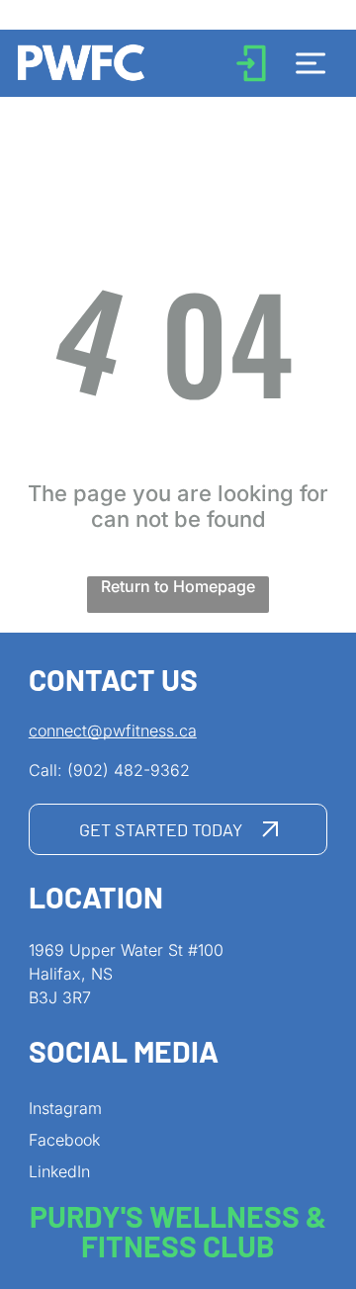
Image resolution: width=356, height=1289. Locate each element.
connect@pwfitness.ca (113, 730)
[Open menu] (310, 63)
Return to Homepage (178, 586)
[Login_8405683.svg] (251, 78)
